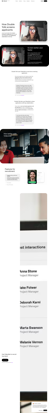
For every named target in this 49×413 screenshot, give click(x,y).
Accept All (45, 410)
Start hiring (5, 360)
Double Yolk (22, 95)
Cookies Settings (41, 410)
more (12, 362)
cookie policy (44, 407)
